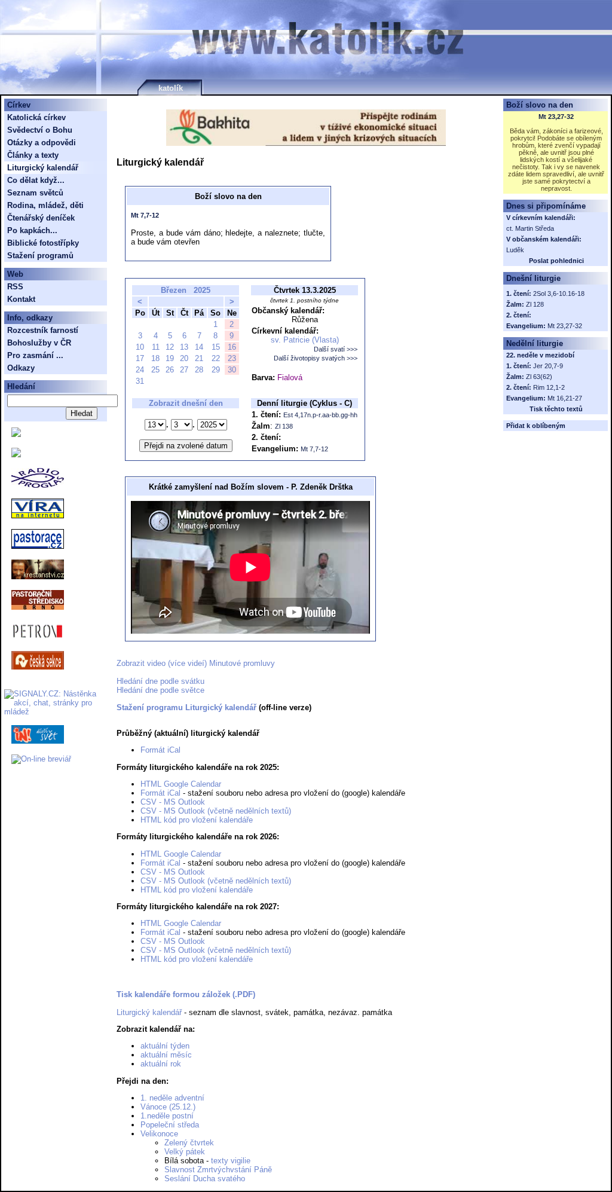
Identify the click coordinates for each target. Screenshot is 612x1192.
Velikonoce (159, 1133)
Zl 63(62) (539, 376)
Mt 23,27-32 (556, 116)
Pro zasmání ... (35, 355)
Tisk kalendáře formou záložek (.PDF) (186, 994)
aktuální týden (164, 1045)
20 (184, 358)
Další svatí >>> (335, 349)
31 (140, 381)
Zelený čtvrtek (189, 1142)
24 (140, 369)
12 (170, 347)
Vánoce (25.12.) (167, 1106)
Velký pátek (184, 1151)
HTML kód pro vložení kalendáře (196, 819)
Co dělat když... (36, 180)
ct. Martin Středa (530, 228)
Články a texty (33, 155)
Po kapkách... (32, 230)
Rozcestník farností (42, 330)
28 (199, 369)
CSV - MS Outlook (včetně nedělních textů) (215, 810)
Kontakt (21, 299)
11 (156, 347)
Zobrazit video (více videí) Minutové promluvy (196, 663)
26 (170, 369)
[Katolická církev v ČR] (16, 434)
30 (232, 369)
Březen (173, 290)
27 (184, 369)
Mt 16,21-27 (564, 398)
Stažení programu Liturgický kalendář (186, 707)
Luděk (515, 249)
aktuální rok (160, 1063)
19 (170, 358)
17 (140, 358)
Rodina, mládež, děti (45, 205)
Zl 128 (535, 304)
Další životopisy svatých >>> (315, 358)
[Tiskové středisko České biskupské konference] (16, 454)
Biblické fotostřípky (43, 243)
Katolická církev (36, 117)
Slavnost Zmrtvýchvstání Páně (218, 1169)
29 (216, 369)
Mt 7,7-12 (145, 215)
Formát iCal (160, 749)
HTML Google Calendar (180, 784)
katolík (170, 88)
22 (216, 358)
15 (216, 347)
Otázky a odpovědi (41, 142)
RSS (15, 286)
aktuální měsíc (166, 1054)
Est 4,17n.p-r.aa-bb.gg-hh (320, 414)
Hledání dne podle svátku (160, 681)
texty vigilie (230, 1160)
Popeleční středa (169, 1124)
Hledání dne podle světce (160, 690)
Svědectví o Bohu (39, 130)
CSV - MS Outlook (172, 801)
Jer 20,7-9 (548, 365)
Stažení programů (40, 255)
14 (199, 347)
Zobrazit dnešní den (186, 403)
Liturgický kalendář (149, 1012)
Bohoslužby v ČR (39, 342)
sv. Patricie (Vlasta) (305, 339)
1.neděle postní (167, 1115)
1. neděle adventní (172, 1097)
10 (140, 347)
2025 (202, 290)
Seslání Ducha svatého (204, 1178)
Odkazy (21, 367)
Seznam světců (35, 192)
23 (232, 358)
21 (199, 358)
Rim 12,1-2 (549, 387)
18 (155, 358)
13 (184, 347)
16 (232, 347)
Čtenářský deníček (41, 217)
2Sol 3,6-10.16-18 (559, 293)
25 (155, 369)
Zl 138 (284, 426)
